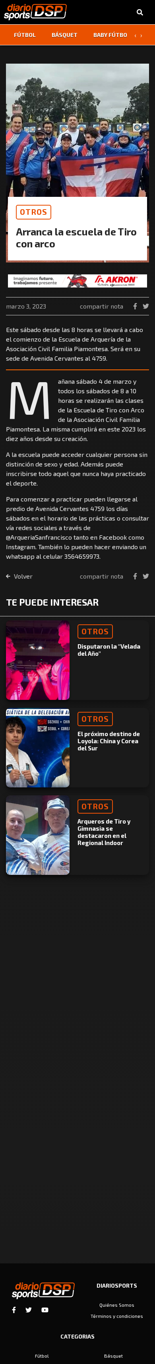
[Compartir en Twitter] (146, 306)
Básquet (65, 34)
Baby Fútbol (111, 34)
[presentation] (135, 35)
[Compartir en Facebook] (136, 306)
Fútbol (25, 34)
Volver (22, 576)
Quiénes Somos (116, 1305)
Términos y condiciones (117, 1316)
